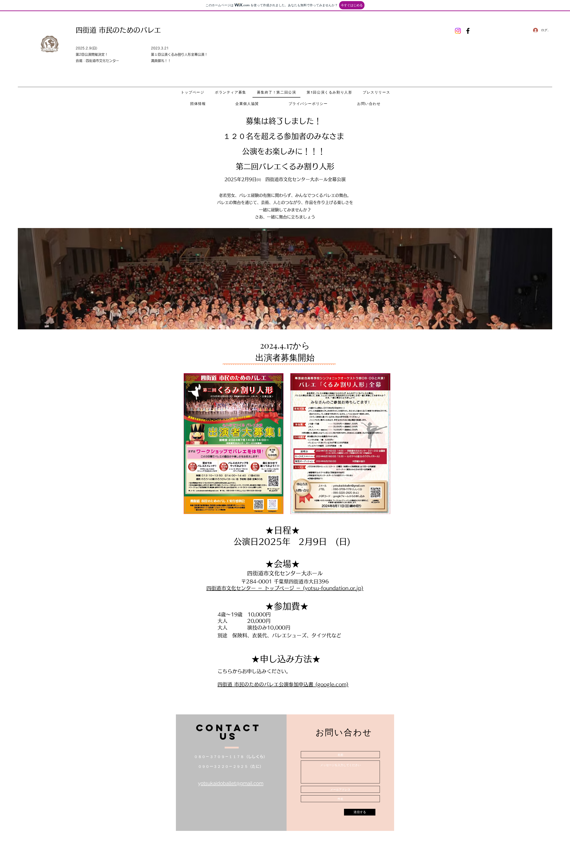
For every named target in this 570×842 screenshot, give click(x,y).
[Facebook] (468, 31)
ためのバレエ (140, 30)
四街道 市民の (98, 30)
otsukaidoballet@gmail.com (232, 783)
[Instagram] (458, 31)
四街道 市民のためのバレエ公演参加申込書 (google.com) (283, 684)
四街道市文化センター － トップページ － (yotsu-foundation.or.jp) (284, 588)
